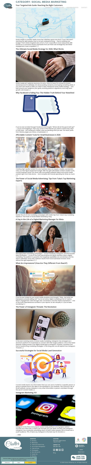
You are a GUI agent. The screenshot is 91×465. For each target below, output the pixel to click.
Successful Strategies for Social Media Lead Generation (39, 350)
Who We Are (59, 7)
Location (55, 438)
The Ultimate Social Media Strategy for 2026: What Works (40, 49)
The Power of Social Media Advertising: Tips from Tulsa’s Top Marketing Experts (45, 179)
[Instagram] (81, 4)
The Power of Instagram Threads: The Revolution (36, 307)
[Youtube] (86, 4)
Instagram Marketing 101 (26, 392)
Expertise (48, 7)
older (18, 435)
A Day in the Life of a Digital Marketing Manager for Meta (40, 219)
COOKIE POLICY (81, 454)
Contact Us (56, 444)
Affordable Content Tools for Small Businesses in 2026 (38, 135)
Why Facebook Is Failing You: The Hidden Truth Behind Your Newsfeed (45, 92)
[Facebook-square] (79, 4)
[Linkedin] (84, 4)
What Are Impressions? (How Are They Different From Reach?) (41, 263)
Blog (54, 453)
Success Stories (72, 7)
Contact (84, 7)
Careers (81, 449)
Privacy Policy (81, 452)
